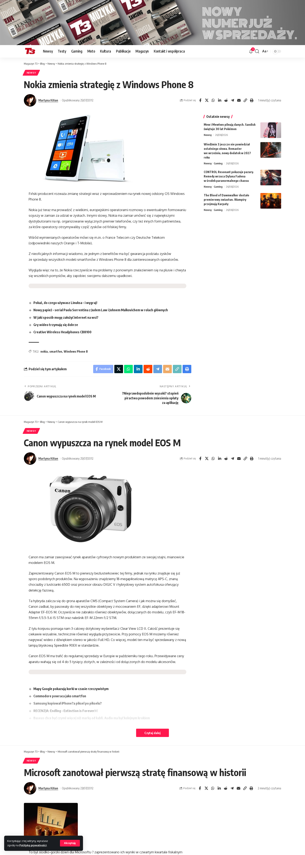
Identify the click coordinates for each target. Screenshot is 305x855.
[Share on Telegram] (232, 100)
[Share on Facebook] (200, 100)
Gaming (218, 163)
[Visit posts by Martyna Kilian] (30, 100)
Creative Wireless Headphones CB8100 (62, 332)
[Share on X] (207, 100)
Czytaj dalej (152, 733)
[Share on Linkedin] (219, 100)
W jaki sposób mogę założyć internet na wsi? (65, 317)
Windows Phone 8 (76, 351)
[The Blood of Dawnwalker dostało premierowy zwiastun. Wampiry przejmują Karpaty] (270, 201)
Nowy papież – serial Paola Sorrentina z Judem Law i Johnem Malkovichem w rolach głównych (100, 310)
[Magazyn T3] (30, 51)
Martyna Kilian (48, 100)
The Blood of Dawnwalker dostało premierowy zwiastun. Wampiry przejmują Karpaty (226, 199)
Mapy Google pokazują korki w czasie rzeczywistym (71, 689)
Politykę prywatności (33, 845)
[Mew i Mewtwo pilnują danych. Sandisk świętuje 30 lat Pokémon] (270, 130)
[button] (70, 843)
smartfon (55, 351)
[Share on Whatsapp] (213, 100)
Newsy (31, 72)
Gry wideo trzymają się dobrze (55, 325)
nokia (44, 351)
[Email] (239, 100)
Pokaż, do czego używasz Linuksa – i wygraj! (65, 303)
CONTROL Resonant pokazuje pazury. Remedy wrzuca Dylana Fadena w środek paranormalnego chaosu (229, 176)
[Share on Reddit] (226, 100)
